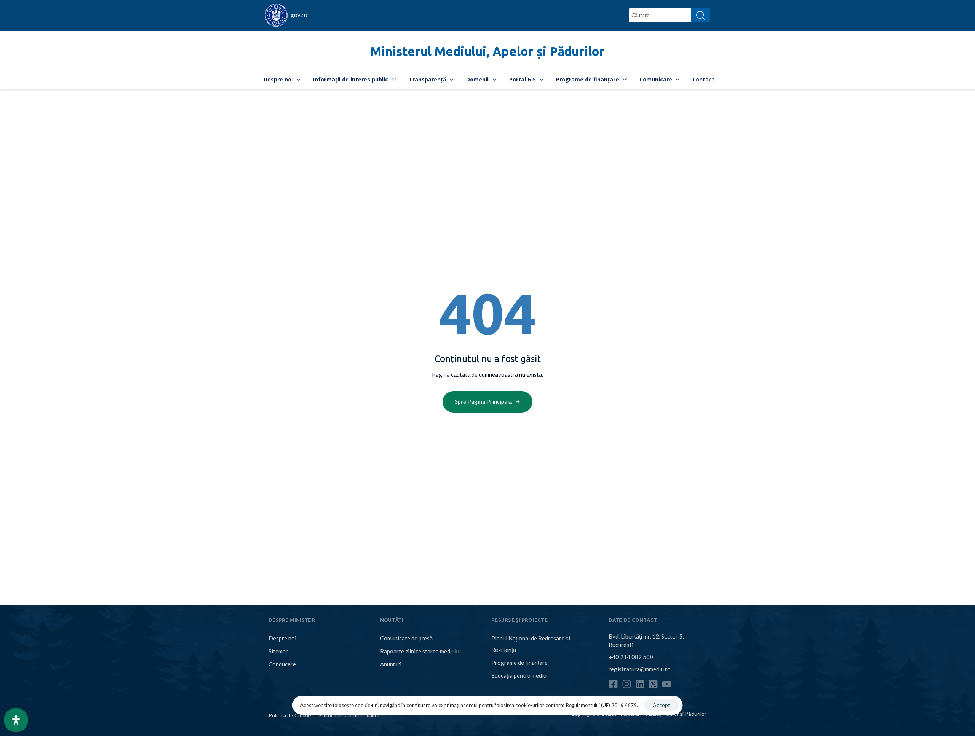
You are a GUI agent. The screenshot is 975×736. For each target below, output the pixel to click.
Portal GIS (522, 79)
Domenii (477, 79)
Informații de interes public (350, 79)
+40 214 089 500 (631, 656)
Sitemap (279, 651)
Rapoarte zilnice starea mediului (420, 651)
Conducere (282, 664)
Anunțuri (390, 664)
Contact (703, 79)
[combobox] (660, 15)
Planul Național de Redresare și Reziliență (530, 644)
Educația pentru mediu (519, 675)
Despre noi (278, 79)
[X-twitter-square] (653, 684)
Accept (661, 705)
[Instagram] (626, 684)
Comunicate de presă (406, 638)
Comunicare (655, 79)
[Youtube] (666, 684)
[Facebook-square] (613, 684)
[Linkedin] (640, 684)
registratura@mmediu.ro (640, 669)
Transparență (427, 79)
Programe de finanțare (587, 79)
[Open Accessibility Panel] (16, 720)
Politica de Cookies (291, 715)
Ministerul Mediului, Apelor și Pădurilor (487, 51)
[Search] (700, 15)
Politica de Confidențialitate (352, 715)
